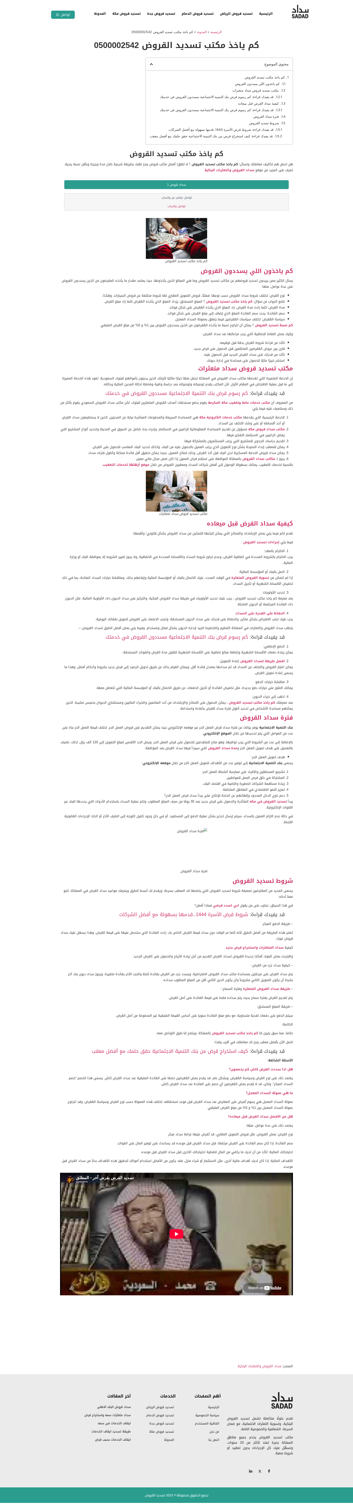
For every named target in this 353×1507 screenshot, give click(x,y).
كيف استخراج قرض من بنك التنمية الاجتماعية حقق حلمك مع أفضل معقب (170, 1051)
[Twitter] (260, 1471)
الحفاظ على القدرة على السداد (260, 613)
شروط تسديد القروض (264, 123)
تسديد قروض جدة (161, 13)
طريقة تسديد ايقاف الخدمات (111, 1431)
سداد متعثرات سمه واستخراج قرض (107, 1415)
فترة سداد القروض (266, 116)
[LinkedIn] (251, 1471)
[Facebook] (269, 1471)
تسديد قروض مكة (126, 13)
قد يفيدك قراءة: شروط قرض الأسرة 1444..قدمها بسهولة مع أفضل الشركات (221, 129)
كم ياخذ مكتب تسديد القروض (265, 77)
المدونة (100, 13)
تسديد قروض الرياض (236, 13)
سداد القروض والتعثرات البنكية (228, 170)
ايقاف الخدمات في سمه (114, 1423)
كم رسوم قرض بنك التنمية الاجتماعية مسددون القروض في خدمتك (176, 393)
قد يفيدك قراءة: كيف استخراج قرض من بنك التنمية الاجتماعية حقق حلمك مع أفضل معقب (211, 136)
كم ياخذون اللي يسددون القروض (257, 84)
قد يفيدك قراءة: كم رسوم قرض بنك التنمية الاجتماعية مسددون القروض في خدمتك (217, 97)
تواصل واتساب (176, 206)
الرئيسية (266, 13)
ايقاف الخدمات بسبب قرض (113, 1439)
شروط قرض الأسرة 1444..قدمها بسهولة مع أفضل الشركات (183, 914)
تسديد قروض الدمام (197, 13)
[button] (151, 64)
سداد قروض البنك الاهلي (114, 1407)
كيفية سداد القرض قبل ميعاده (258, 103)
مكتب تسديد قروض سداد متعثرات (255, 90)
